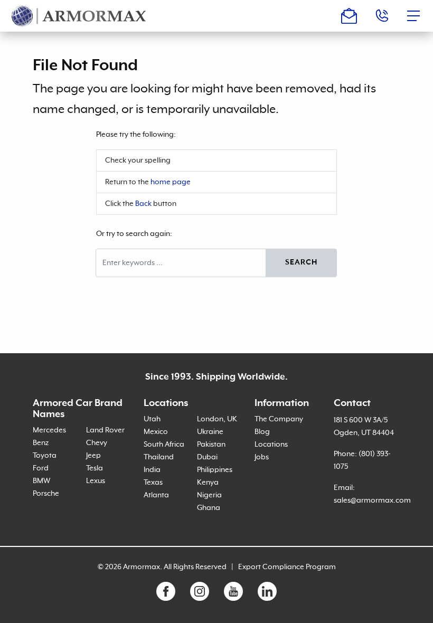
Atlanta (156, 495)
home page (170, 182)
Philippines (214, 470)
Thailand (159, 457)
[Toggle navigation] (417, 16)
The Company (279, 419)
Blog (262, 432)
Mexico (156, 432)
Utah (152, 419)
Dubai (207, 457)
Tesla (94, 468)
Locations (271, 444)
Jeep (93, 455)
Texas (153, 482)
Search (301, 262)
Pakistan (211, 444)
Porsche (46, 493)
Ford (41, 468)
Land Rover (105, 430)
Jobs (262, 457)
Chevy (96, 443)
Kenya (208, 482)
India (152, 470)
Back (143, 204)
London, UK (217, 419)
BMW (41, 481)
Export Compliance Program (287, 567)
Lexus (95, 481)
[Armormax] (79, 16)
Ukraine (210, 432)
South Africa (164, 444)
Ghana (208, 508)
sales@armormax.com (372, 500)
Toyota (45, 455)
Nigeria (209, 495)
